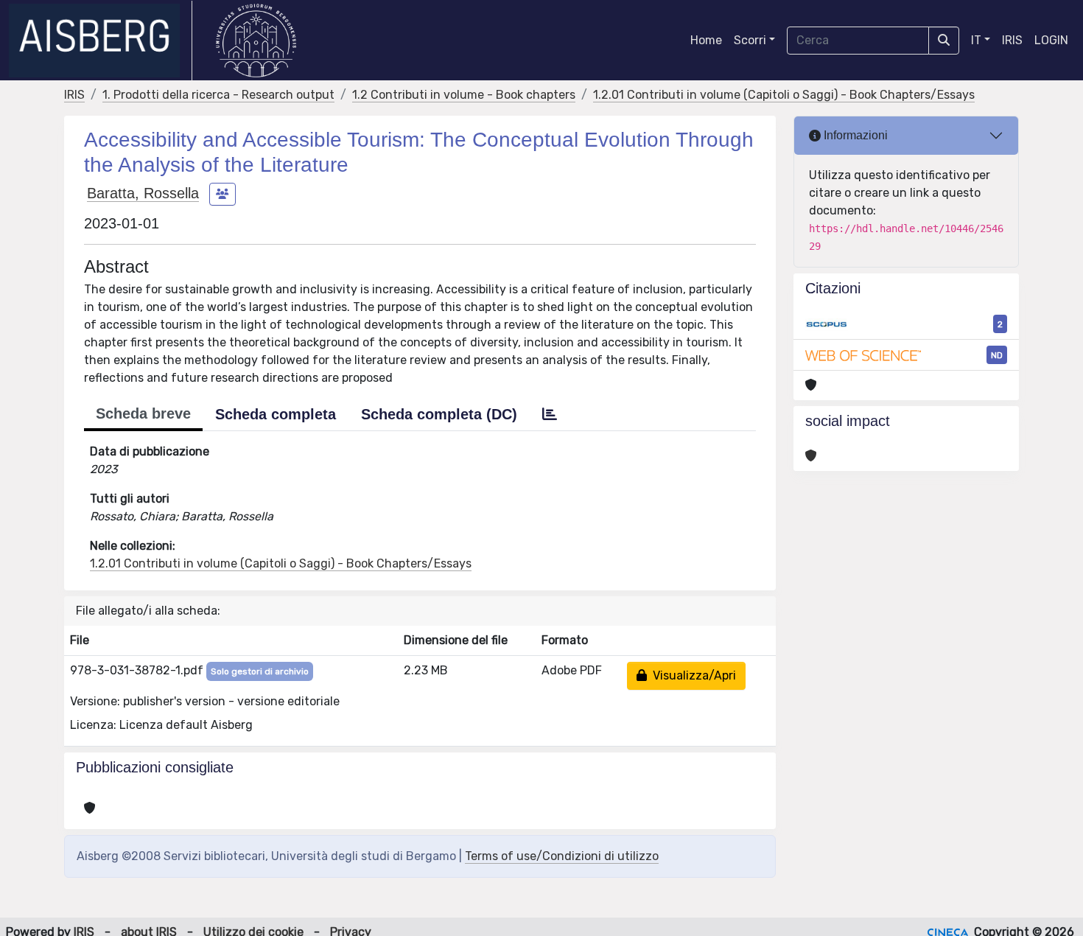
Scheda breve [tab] (143, 413)
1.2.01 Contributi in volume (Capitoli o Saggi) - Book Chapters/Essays (784, 95)
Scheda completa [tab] (275, 414)
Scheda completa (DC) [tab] (439, 414)
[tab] (549, 414)
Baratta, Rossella (143, 193)
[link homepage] (100, 40)
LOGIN (1051, 40)
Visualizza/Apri (691, 675)
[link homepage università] (256, 40)
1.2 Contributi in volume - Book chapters (463, 95)
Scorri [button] (750, 40)
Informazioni (854, 135)
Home (706, 40)
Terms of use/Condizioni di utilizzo (562, 856)
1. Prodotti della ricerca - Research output (218, 95)
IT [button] (976, 40)
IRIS (1012, 40)
